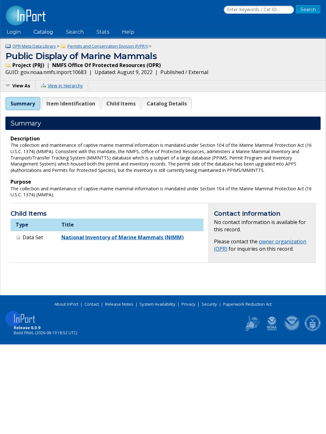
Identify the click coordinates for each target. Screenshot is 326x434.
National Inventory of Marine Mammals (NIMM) (122, 237)
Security (209, 304)
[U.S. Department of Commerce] (312, 329)
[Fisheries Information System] (251, 329)
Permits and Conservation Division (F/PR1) (107, 46)
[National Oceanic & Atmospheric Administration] (292, 329)
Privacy (188, 304)
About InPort (66, 304)
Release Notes (119, 304)
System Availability (157, 304)
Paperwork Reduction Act (247, 304)
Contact (91, 304)
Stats (102, 32)
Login (14, 32)
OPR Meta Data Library (34, 46)
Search (75, 32)
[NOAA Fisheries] (272, 329)
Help (128, 32)
